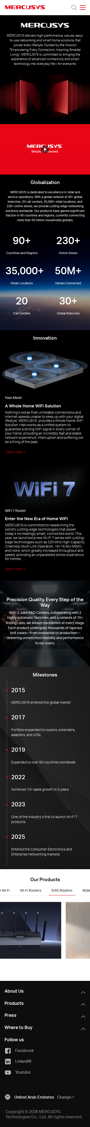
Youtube (22, 1071)
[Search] (74, 7)
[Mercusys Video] (45, 149)
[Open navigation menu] (82, 7)
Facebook (24, 1050)
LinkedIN (23, 1061)
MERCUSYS (25, 7)
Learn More (14, 452)
